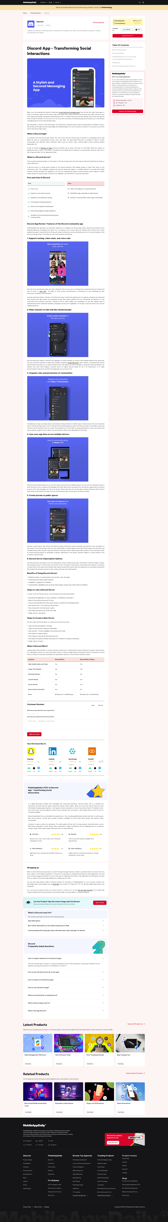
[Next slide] (102, 760)
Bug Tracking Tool (123, 1055)
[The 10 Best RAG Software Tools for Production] (68, 1043)
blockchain (56, 884)
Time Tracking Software (95, 1055)
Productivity (28, 1063)
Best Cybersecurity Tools (104, 1192)
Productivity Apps (102, 1181)
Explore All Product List (135, 1024)
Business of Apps (46, 148)
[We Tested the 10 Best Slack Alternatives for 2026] (130, 1091)
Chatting (48, 25)
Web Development (78, 1170)
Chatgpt (124, 1173)
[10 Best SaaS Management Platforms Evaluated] (37, 1043)
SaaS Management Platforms (35, 1055)
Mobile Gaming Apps (103, 1178)
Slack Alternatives (123, 1103)
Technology (120, 1063)
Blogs (24, 1178)
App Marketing (77, 1178)
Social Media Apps (102, 1170)
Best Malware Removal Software (106, 1188)
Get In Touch (100, 902)
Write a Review (98, 22)
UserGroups (73, 759)
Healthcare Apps (102, 1163)
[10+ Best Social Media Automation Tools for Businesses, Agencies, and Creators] (37, 1091)
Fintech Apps (101, 1167)
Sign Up (100, 705)
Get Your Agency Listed (54, 1184)
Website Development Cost (129, 1192)
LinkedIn (51, 759)
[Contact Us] (143, 2)
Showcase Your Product (55, 1192)
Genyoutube (125, 1158)
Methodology (27, 1188)
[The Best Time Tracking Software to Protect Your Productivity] (99, 1043)
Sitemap (50, 1170)
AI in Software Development (130, 1188)
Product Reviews (27, 1160)
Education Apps (101, 1174)
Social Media (40, 25)
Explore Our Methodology (127, 111)
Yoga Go (124, 1162)
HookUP (91, 759)
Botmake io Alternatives (64, 1103)
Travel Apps (100, 1185)
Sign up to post (34, 734)
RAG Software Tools (62, 1055)
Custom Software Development (82, 1163)
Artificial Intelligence (78, 1167)
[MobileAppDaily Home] (30, 2)
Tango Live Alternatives (95, 1103)
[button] (44, 2)
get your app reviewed (85, 890)
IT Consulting (76, 1192)
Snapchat (30, 759)
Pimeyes (124, 1165)
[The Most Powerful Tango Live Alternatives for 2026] (99, 1091)
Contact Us (51, 1163)
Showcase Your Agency (54, 1188)
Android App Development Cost (131, 1184)
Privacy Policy (51, 1167)
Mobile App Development (80, 1160)
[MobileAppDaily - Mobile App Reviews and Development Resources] (52, 1126)
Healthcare (76, 1188)
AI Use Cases (125, 1195)
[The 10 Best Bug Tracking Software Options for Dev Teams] (130, 1043)
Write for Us (51, 1195)
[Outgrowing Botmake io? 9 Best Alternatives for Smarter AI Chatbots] (68, 1091)
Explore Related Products (134, 1073)
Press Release (26, 1163)
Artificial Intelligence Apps (104, 1160)
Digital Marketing (77, 1174)
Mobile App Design (78, 1185)
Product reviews (129, 1155)
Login (93, 705)
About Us (50, 1160)
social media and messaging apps (69, 112)
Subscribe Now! (113, 1142)
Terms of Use (37, 1207)
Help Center (51, 1174)
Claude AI (124, 1169)
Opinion (25, 1181)
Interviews (26, 1167)
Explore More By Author (120, 158)
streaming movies (73, 362)
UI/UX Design (76, 1181)
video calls (42, 291)
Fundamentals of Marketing (130, 1181)
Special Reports (27, 1174)
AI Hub (25, 1185)
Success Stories (27, 1170)
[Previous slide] (27, 760)
